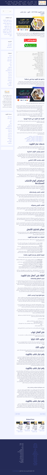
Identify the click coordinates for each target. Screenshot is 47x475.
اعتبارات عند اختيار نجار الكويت (38, 64)
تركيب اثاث (41, 72)
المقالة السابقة (43, 414)
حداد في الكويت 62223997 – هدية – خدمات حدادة (7, 24)
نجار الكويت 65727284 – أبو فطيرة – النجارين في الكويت (33, 138)
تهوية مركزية (9, 60)
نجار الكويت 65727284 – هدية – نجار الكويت (27, 427)
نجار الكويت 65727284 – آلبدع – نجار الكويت (35, 136)
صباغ (6, 1)
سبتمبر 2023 (10, 45)
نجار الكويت (9, 4)
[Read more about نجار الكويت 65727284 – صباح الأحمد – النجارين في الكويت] (34, 423)
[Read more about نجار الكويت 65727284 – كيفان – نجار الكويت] (41, 423)
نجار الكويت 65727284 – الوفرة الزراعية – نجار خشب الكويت (19, 427)
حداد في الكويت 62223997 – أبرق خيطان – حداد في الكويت (7, 34)
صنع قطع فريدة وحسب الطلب (38, 68)
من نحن (35, 1)
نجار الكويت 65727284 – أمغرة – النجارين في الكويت (34, 141)
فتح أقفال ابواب (40, 70)
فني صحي (8, 3)
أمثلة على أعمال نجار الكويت (39, 66)
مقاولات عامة (15, 4)
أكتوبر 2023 (10, 44)
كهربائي (19, 4)
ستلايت (35, 3)
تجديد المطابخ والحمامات (38, 67)
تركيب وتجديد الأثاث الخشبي (38, 58)
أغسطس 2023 (9, 47)
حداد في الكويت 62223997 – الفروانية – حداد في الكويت (7, 30)
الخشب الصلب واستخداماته (38, 60)
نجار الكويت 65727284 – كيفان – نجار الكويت (41, 427)
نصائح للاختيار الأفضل (40, 63)
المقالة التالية (17, 414)
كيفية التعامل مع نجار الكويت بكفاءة (37, 65)
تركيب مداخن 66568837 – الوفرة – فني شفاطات (8, 27)
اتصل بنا (25, 1)
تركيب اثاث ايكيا (40, 71)
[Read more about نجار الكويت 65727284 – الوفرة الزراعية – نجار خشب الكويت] (19, 423)
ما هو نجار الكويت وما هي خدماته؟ (37, 53)
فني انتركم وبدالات (30, 3)
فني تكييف (23, 3)
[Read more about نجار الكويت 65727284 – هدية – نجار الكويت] (27, 423)
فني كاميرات (24, 4)
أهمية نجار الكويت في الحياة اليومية (37, 54)
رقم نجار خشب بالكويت (40, 73)
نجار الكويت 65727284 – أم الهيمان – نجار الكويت (34, 140)
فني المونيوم (18, 3)
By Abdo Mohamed (16, 471)
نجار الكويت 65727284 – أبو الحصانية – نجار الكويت (34, 137)
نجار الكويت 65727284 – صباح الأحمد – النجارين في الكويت (34, 427)
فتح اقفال (20, 1)
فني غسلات (35, 4)
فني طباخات (30, 4)
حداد (28, 1)
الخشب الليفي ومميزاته (39, 61)
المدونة (32, 1)
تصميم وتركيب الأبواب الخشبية (38, 57)
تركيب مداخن (15, 1)
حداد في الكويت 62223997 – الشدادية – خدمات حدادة (7, 21)
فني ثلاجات (13, 3)
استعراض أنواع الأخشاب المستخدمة (38, 59)
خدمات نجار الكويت (40, 55)
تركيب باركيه (10, 1)
